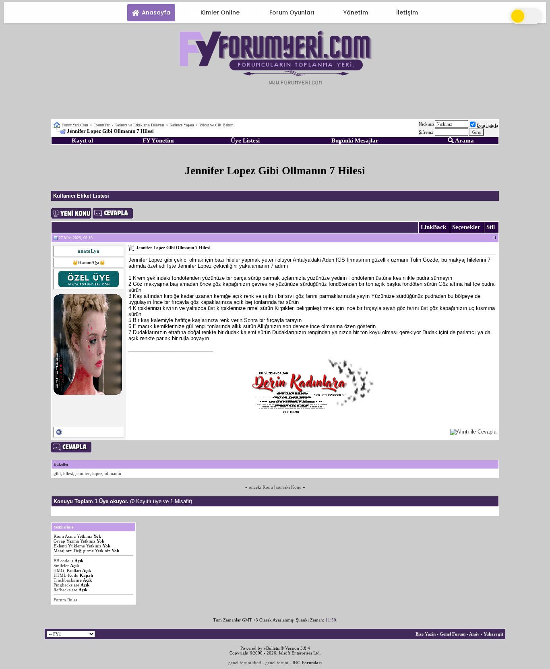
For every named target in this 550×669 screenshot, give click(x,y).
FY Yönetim (158, 140)
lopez (97, 473)
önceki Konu (261, 487)
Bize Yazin (426, 634)
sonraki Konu (289, 487)
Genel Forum (452, 634)
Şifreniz (426, 132)
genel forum (276, 662)
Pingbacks (63, 584)
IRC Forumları (307, 662)
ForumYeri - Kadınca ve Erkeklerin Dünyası (128, 125)
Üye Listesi (245, 140)
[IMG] (60, 570)
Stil (490, 227)
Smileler (61, 565)
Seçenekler (466, 227)
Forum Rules (65, 599)
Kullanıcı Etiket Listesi (81, 196)
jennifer (82, 473)
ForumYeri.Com (75, 125)
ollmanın (113, 473)
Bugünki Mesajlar (354, 140)
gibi (57, 473)
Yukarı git (493, 634)
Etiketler (61, 464)
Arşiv (474, 634)
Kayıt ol (82, 140)
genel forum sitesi (244, 662)
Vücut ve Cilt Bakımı (217, 125)
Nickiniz (426, 124)
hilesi (68, 473)
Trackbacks (64, 580)
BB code (61, 560)
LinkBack (433, 227)
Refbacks (62, 589)
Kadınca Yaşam (182, 125)
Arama (464, 140)
